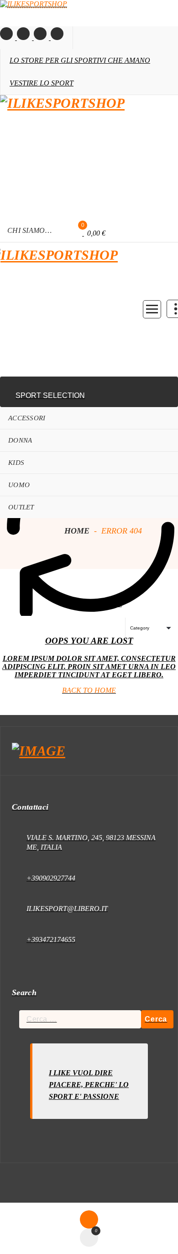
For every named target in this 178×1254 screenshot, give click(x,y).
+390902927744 (50, 878)
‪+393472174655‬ (50, 939)
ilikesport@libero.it (67, 908)
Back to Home (89, 690)
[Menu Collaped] (152, 309)
